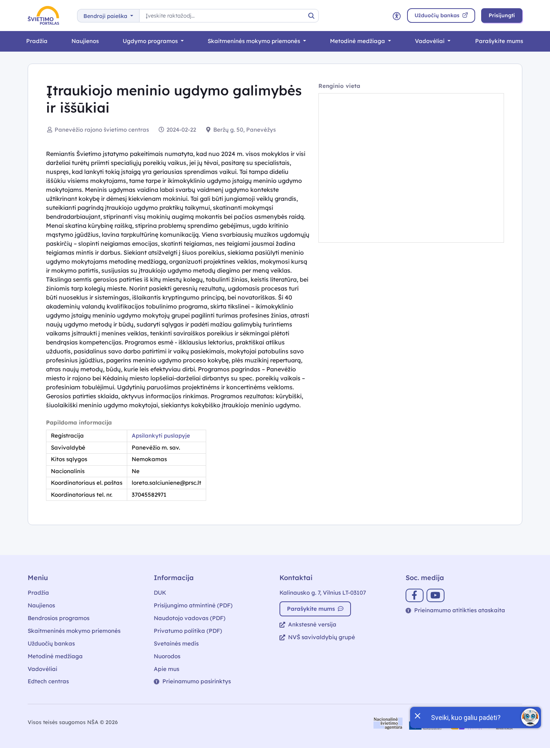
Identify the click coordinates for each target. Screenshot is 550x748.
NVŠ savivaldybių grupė (321, 637)
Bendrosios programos (58, 618)
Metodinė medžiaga (358, 41)
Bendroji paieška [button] (106, 16)
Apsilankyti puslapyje (161, 435)
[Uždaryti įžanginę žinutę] (417, 715)
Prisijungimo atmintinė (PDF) (193, 605)
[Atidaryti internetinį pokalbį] (530, 717)
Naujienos (85, 41)
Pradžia (37, 41)
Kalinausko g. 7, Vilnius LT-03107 (322, 592)
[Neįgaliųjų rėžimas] (396, 15)
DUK (160, 592)
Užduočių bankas (51, 643)
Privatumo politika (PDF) (188, 630)
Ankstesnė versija (312, 624)
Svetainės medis (176, 643)
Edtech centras (48, 681)
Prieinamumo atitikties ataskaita (459, 610)
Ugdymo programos (151, 41)
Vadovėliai (430, 41)
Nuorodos (167, 656)
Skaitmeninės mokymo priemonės (255, 41)
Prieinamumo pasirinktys (196, 681)
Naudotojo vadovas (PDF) (190, 618)
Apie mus (166, 668)
